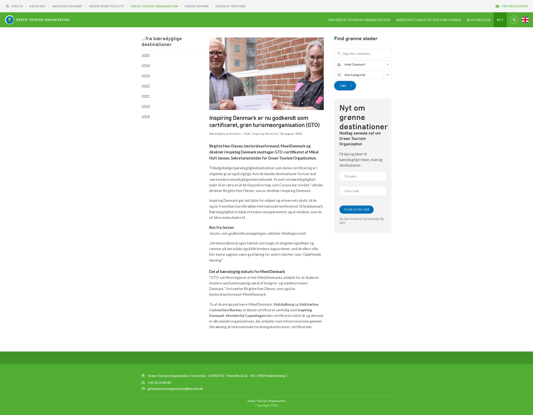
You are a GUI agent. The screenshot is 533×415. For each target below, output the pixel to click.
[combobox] (366, 64)
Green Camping (197, 6)
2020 (146, 106)
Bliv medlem (479, 20)
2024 (146, 66)
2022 (146, 86)
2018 (146, 117)
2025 (146, 55)
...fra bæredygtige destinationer (162, 41)
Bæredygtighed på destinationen (428, 20)
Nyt (500, 20)
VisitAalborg (283, 304)
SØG (343, 85)
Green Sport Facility (106, 6)
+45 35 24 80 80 (159, 382)
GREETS (17, 6)
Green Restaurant (67, 6)
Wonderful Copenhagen (246, 315)
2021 (146, 96)
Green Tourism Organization (154, 6)
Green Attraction (230, 6)
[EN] (525, 19)
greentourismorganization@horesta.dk (175, 388)
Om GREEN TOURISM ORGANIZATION (359, 20)
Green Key (37, 6)
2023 (146, 76)
